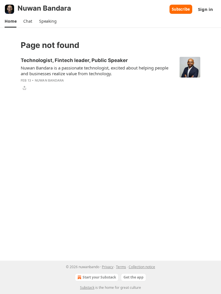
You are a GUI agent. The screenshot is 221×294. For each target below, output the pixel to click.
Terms (121, 266)
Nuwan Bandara (49, 80)
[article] (110, 74)
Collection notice (142, 266)
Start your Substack (99, 277)
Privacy (107, 266)
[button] (10, 21)
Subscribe (181, 9)
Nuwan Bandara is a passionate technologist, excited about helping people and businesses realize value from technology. (94, 70)
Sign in (205, 9)
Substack (87, 287)
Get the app (133, 277)
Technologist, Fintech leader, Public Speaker (74, 60)
